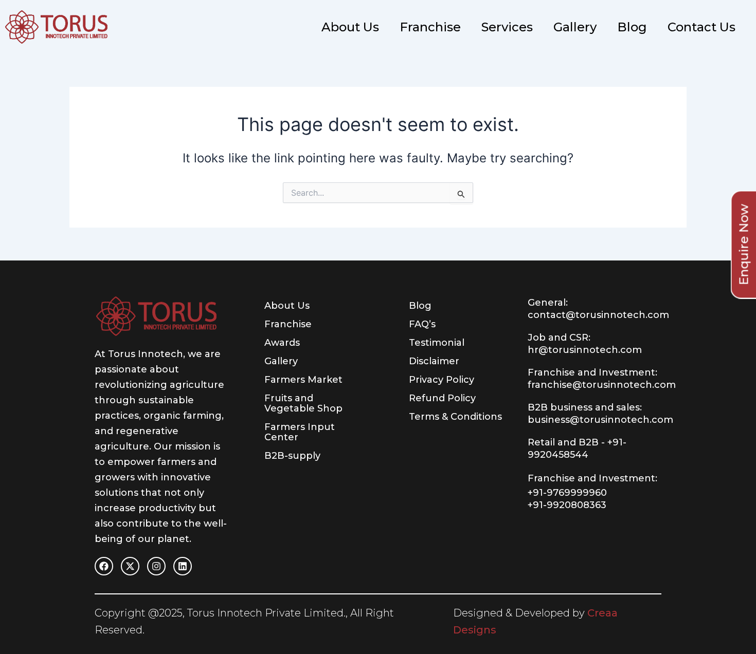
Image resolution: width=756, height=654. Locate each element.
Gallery (575, 27)
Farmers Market (303, 379)
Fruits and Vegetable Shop (303, 403)
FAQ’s (422, 324)
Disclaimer (434, 361)
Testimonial (436, 342)
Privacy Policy (441, 379)
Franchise (430, 27)
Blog (632, 27)
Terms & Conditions (455, 416)
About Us (350, 27)
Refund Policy (442, 398)
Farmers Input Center (299, 432)
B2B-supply (292, 455)
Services (507, 27)
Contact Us (701, 27)
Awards (282, 342)
